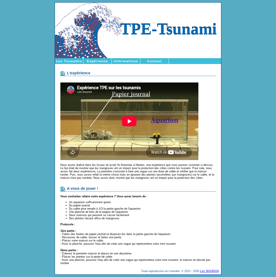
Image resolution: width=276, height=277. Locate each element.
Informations (126, 61)
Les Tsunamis (69, 61)
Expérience (97, 61)
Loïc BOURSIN (209, 271)
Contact (154, 61)
